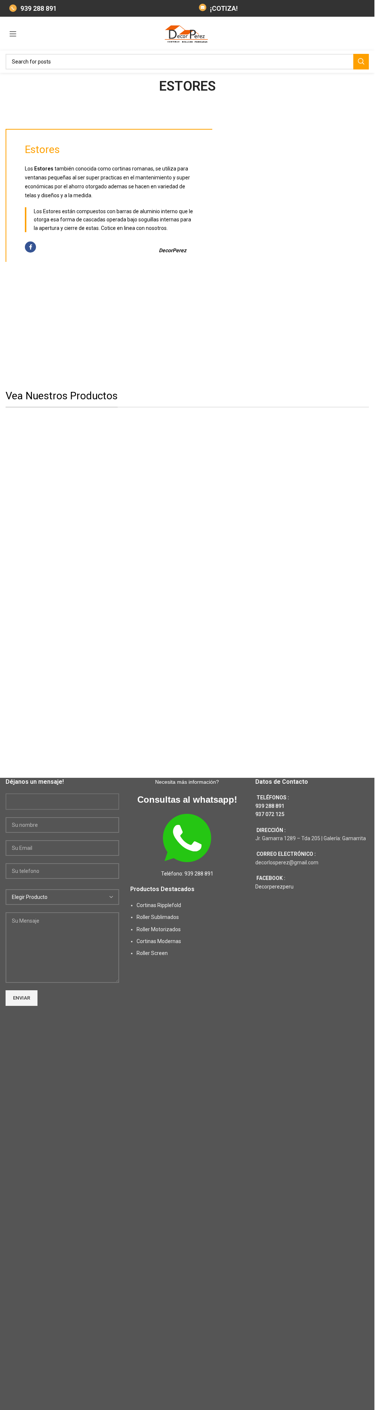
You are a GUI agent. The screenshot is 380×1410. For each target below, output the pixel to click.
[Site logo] (187, 33)
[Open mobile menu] (13, 33)
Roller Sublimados (158, 917)
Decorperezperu (274, 887)
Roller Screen (152, 953)
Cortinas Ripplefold (159, 905)
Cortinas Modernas (159, 941)
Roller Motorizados (159, 929)
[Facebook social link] (30, 247)
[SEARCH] (361, 61)
